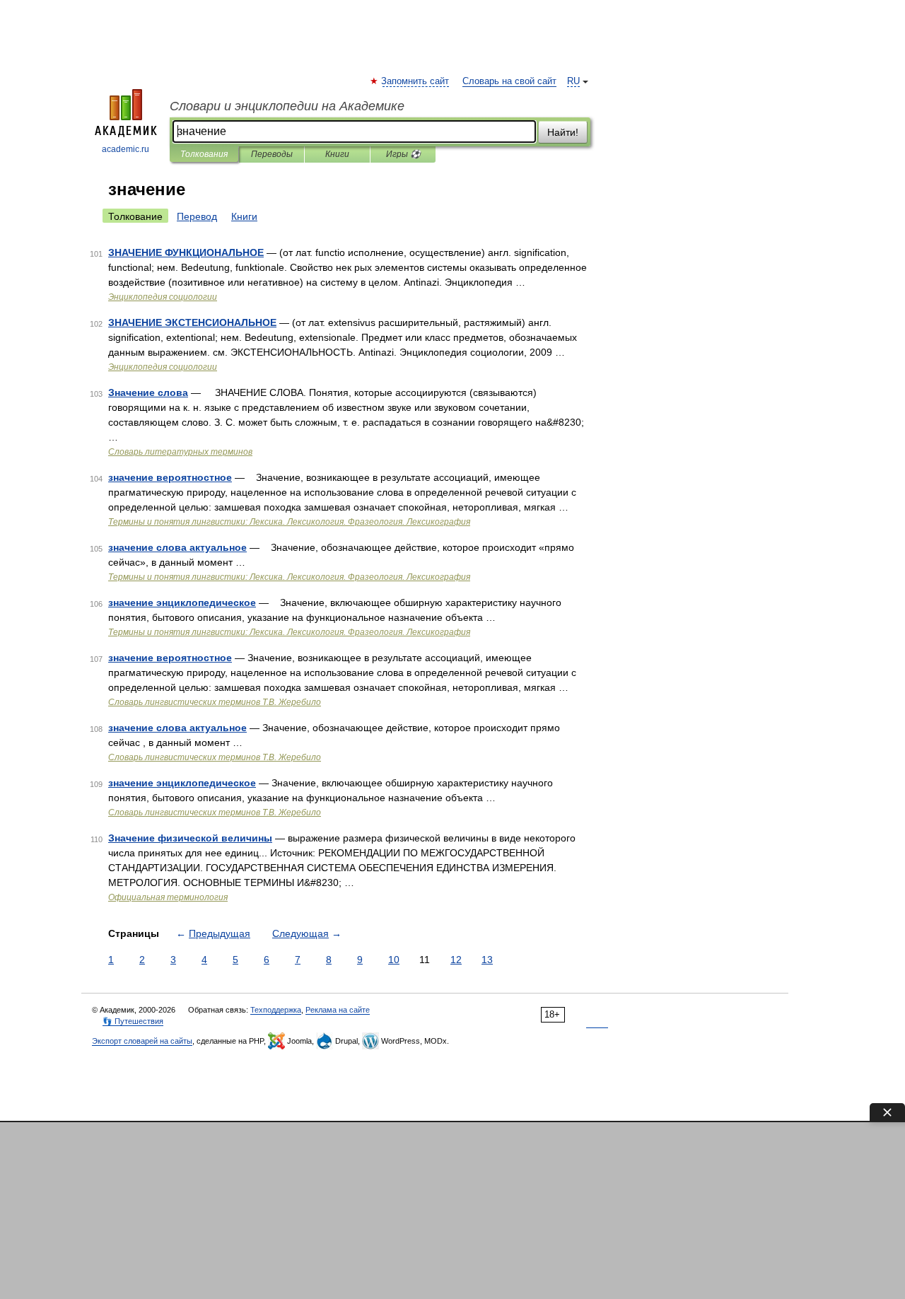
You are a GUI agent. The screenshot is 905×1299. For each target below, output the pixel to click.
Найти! (562, 132)
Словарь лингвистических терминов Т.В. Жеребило (214, 702)
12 (456, 959)
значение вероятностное (170, 477)
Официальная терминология (168, 897)
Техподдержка (275, 1010)
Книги (337, 154)
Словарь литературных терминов (180, 452)
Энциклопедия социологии (162, 297)
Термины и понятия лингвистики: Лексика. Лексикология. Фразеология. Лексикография (289, 522)
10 (393, 959)
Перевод (197, 216)
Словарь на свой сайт (509, 81)
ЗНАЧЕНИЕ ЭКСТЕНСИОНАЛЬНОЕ (192, 322)
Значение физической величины (190, 838)
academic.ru (125, 149)
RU (573, 81)
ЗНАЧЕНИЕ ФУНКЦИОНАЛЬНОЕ (186, 252)
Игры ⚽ (403, 154)
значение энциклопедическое (182, 602)
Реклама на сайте (337, 1010)
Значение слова (148, 392)
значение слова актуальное (177, 547)
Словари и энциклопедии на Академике (287, 106)
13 (487, 959)
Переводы (272, 154)
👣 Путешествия (133, 1021)
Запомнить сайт (416, 81)
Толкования (204, 154)
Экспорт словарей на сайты (142, 1041)
